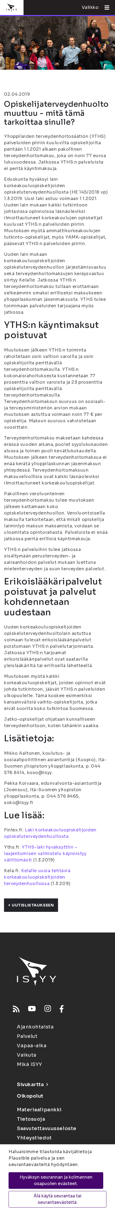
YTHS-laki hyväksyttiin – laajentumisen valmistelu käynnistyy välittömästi (45, 853)
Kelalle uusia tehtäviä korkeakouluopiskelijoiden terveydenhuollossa (37, 877)
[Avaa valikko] (105, 7)
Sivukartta (30, 1084)
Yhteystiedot (34, 1138)
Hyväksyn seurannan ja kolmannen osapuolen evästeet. (56, 1180)
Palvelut (27, 1036)
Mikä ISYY (29, 1064)
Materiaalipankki (39, 1110)
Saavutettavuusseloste (46, 1128)
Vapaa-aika (32, 1046)
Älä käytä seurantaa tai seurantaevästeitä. (58, 1199)
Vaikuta (27, 1055)
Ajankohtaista (35, 1027)
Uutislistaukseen (33, 905)
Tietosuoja (31, 1119)
